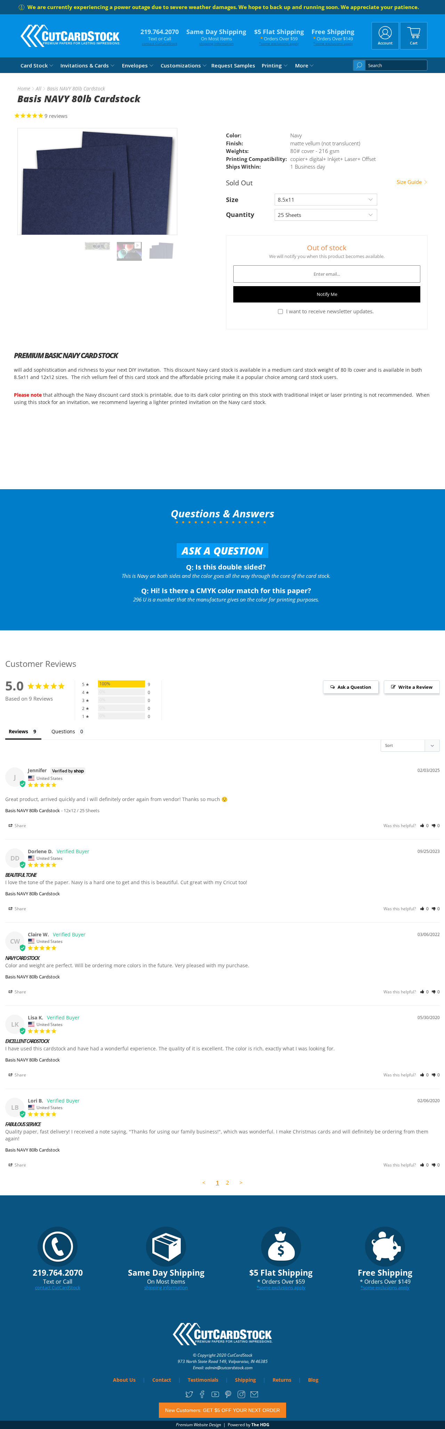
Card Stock (34, 65)
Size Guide (410, 182)
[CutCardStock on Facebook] (202, 1396)
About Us (124, 1379)
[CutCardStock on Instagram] (241, 1396)
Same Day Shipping (216, 36)
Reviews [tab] (18, 731)
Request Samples (233, 65)
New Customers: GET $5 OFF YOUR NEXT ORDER (222, 1410)
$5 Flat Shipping (279, 36)
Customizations (181, 65)
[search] (390, 65)
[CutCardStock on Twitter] (189, 1396)
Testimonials (203, 1379)
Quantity (240, 214)
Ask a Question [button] (354, 687)
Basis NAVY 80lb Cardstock (32, 810)
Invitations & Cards (84, 65)
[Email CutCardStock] (254, 1396)
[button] (424, 826)
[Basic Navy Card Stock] (97, 181)
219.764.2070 (159, 36)
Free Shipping (333, 36)
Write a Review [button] (415, 687)
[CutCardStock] (70, 36)
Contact (161, 1379)
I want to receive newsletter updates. (330, 311)
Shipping (245, 1379)
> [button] (241, 1182)
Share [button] (20, 826)
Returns (282, 1379)
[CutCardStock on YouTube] (215, 1396)
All (38, 88)
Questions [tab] (63, 731)
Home (23, 88)
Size (232, 199)
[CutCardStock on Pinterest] (228, 1396)
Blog (313, 1379)
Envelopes (135, 65)
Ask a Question (222, 550)
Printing (272, 65)
